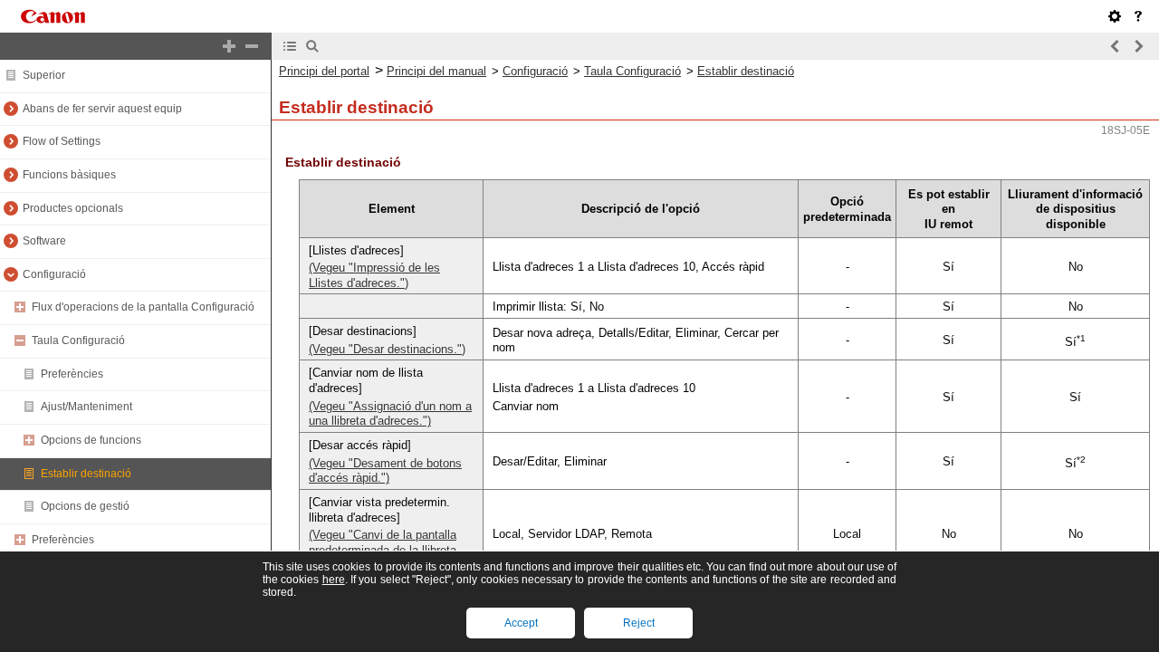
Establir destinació (745, 71)
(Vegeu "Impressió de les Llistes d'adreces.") (374, 275)
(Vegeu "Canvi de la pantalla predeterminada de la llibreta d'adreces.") (382, 549)
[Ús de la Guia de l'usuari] (1138, 16)
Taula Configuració (632, 71)
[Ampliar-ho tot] (229, 46)
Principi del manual (436, 71)
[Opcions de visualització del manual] (1115, 16)
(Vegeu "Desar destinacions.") (387, 349)
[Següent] (1138, 46)
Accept (521, 623)
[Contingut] (290, 46)
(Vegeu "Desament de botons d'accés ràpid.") (385, 470)
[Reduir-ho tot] (252, 46)
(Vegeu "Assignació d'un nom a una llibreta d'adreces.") (390, 413)
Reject (639, 623)
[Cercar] (312, 46)
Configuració (535, 71)
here (333, 579)
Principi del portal (324, 71)
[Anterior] (1115, 46)
